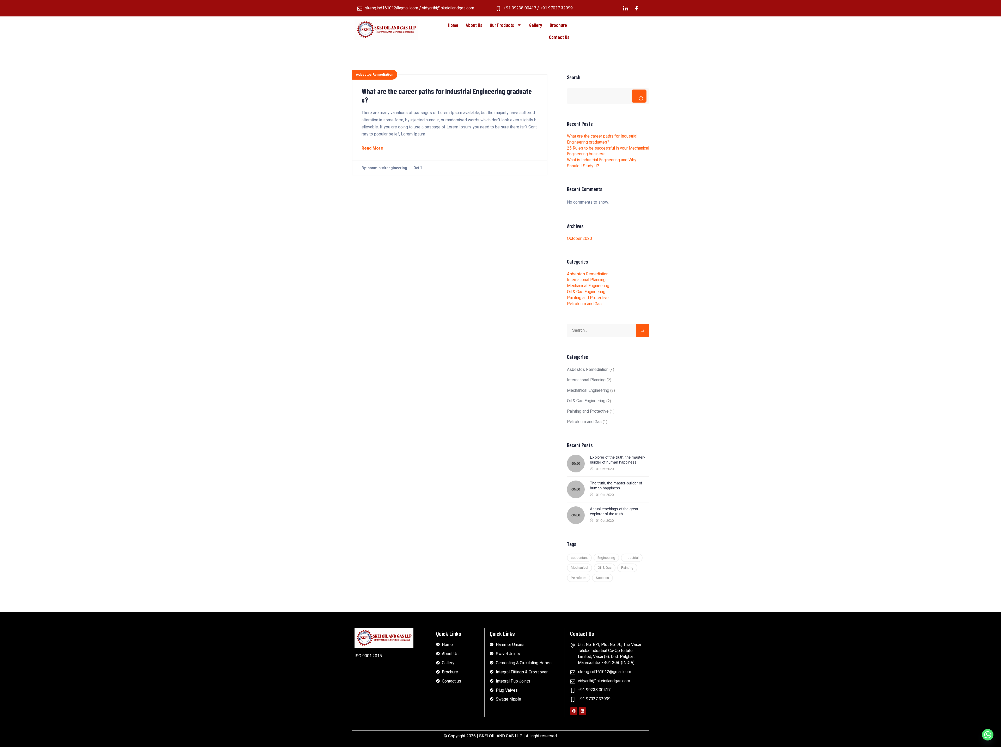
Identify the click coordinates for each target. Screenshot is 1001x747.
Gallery (535, 25)
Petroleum (578, 577)
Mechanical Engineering (588, 286)
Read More (372, 148)
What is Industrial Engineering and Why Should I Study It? (601, 163)
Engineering (606, 557)
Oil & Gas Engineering (586, 292)
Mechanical (579, 567)
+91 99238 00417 (520, 8)
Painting (627, 567)
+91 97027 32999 (556, 8)
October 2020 (579, 238)
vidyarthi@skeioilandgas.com (448, 8)
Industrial (632, 557)
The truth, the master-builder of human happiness (616, 485)
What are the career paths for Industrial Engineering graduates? (447, 95)
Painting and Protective (588, 298)
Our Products (502, 25)
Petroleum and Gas (584, 304)
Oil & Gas (605, 567)
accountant (579, 557)
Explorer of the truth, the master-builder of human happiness (617, 460)
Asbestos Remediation (374, 74)
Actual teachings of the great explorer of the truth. (614, 511)
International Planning (586, 280)
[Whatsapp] (987, 734)
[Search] (639, 96)
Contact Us (559, 37)
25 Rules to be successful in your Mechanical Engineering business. (608, 151)
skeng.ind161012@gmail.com (391, 8)
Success (602, 577)
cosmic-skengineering (387, 168)
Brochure (558, 25)
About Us (474, 25)
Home (453, 25)
